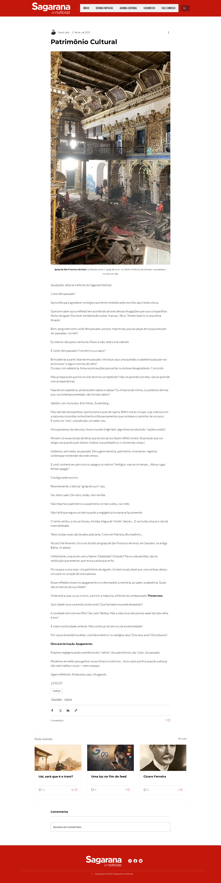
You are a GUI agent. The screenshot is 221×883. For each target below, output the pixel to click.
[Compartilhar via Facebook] (52, 710)
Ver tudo (182, 738)
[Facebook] (135, 861)
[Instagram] (130, 861)
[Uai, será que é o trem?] (58, 758)
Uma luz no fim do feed (108, 776)
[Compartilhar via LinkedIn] (68, 710)
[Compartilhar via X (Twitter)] (60, 710)
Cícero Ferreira (155, 776)
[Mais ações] (168, 32)
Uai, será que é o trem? (56, 776)
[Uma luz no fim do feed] (110, 758)
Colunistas (56, 699)
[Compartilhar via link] (75, 710)
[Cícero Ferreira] (163, 758)
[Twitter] (141, 861)
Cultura (57, 691)
